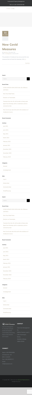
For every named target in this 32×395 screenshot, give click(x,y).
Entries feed (6, 183)
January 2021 (6, 145)
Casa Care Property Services (23, 379)
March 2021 (6, 137)
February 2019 (7, 157)
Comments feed (7, 187)
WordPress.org (7, 191)
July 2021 (5, 126)
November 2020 (7, 153)
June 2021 (5, 130)
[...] (25, 59)
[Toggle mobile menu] (29, 8)
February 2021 (7, 141)
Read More (27, 63)
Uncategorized (8, 53)
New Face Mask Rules (8, 93)
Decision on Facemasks (9, 97)
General (5, 166)
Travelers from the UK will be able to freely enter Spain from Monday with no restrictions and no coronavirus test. (15, 104)
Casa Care (5, 52)
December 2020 (7, 149)
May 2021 (5, 134)
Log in (4, 179)
